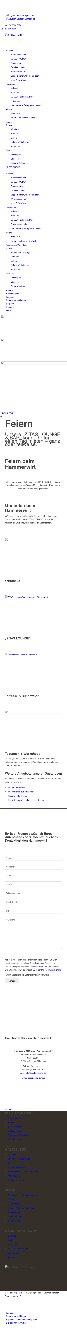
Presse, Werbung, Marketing (21, 1207)
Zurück (5, 412)
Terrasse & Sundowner (22, 696)
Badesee (12, 1235)
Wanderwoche (14, 1252)
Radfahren (12, 1244)
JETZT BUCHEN (8, 28)
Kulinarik (12, 1154)
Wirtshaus (12, 580)
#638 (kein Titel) (15, 1175)
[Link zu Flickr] (7, 8)
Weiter (12, 412)
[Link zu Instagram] (7, 5)
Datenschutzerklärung (51, 969)
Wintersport (13, 1257)
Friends (11, 1199)
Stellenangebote (15, 1130)
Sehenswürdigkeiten (17, 1216)
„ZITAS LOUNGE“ (18, 638)
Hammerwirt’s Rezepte (18, 795)
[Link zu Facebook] (7, 1)
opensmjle (19, 1292)
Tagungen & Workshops (22, 753)
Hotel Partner (14, 1203)
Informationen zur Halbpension (22, 791)
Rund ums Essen (16, 1179)
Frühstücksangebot (16, 787)
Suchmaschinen (15, 1220)
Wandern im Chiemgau (18, 1248)
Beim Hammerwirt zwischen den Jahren (26, 800)
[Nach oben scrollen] (1, 1329)
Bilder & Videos (15, 1126)
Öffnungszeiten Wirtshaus (33, 1077)
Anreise (11, 1122)
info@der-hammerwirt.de (37, 1072)
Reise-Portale (14, 1212)
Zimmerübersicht (15, 1139)
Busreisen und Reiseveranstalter (22, 1195)
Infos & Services (15, 1118)
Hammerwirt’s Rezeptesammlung (23, 1171)
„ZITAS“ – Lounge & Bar (19, 1158)
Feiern (11, 1163)
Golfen (11, 1240)
